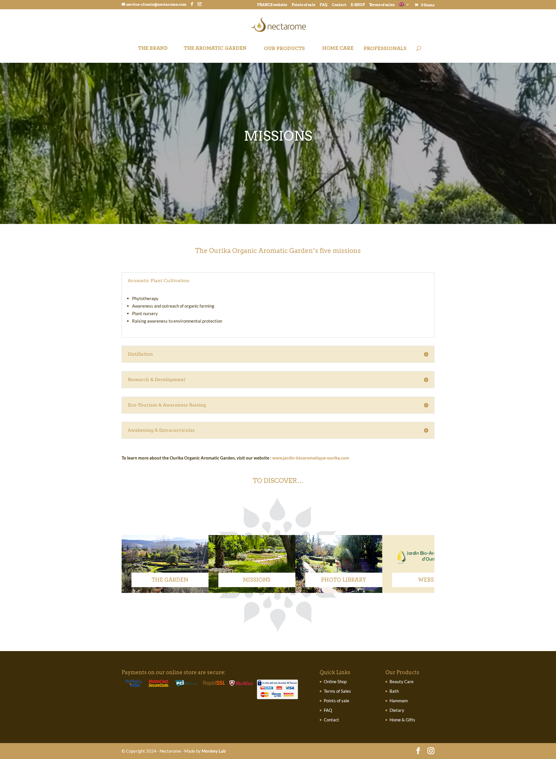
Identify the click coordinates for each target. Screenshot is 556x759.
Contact (339, 5)
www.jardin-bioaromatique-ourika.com (310, 457)
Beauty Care (401, 681)
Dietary (396, 710)
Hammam (398, 700)
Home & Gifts (402, 719)
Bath (394, 691)
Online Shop (335, 681)
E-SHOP (358, 5)
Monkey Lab (214, 751)
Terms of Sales (337, 691)
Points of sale (303, 5)
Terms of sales (381, 5)
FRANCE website (272, 5)
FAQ (324, 5)
